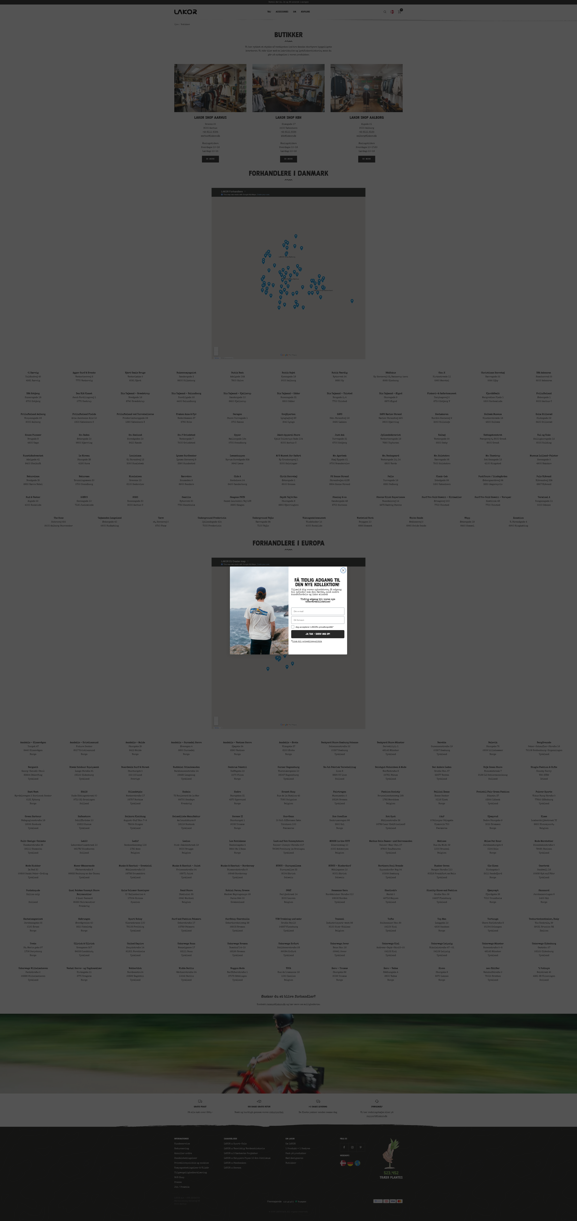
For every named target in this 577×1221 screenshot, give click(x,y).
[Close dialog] (343, 570)
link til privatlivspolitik (307, 641)
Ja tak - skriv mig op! (318, 634)
